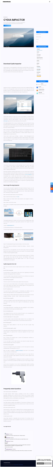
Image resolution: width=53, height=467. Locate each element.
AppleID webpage (19, 350)
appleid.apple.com (10, 225)
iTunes (18, 196)
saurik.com (38, 70)
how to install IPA (28, 174)
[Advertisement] (26, 10)
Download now (7, 25)
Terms (17, 464)
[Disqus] (18, 443)
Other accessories (39, 50)
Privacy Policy (21, 464)
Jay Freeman (39, 67)
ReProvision (6, 121)
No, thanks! (48, 463)
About (15, 464)
